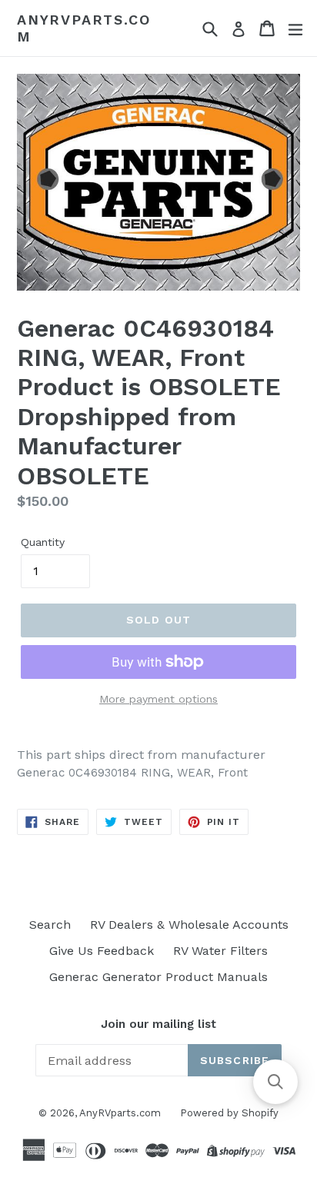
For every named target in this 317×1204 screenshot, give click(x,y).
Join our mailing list (158, 1024)
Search (50, 924)
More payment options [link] (158, 699)
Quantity (43, 542)
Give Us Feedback (101, 950)
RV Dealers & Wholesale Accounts (189, 924)
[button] (275, 1081)
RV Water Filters (220, 950)
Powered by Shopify (229, 1113)
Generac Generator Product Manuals (158, 977)
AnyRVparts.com (83, 28)
